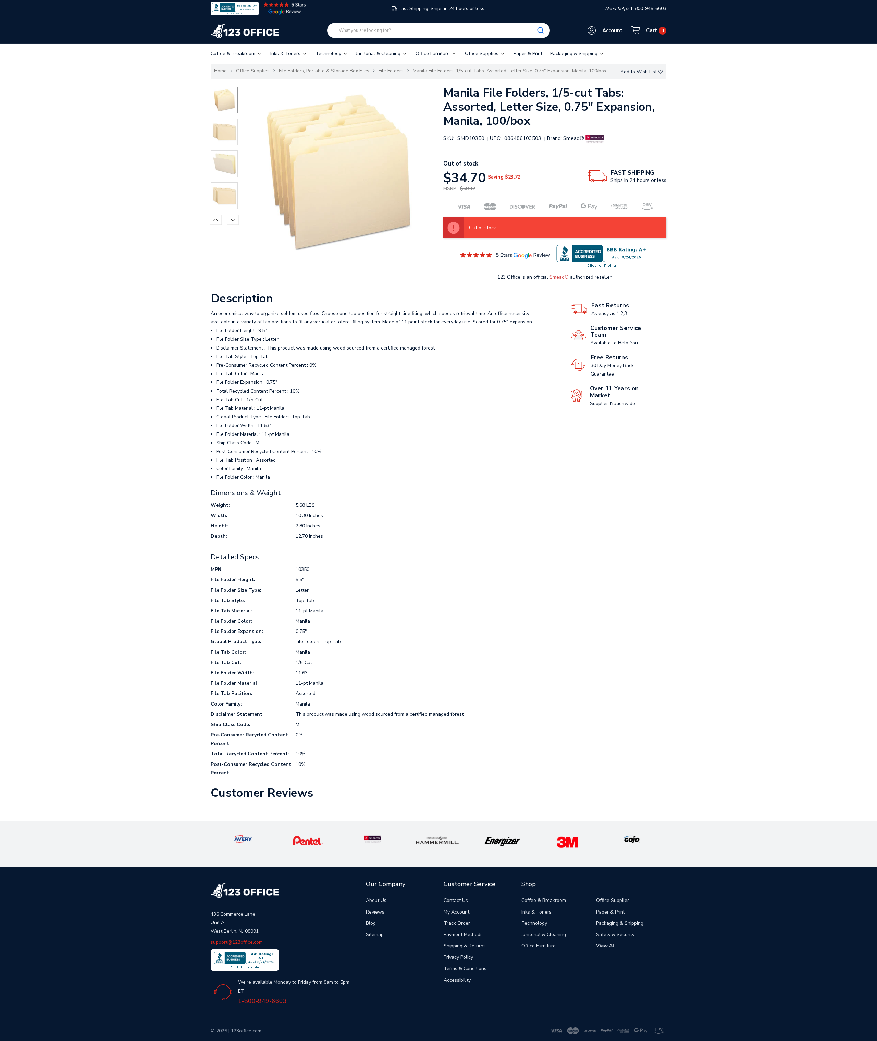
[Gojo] (632, 839)
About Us (376, 900)
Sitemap (375, 934)
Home (220, 71)
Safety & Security (615, 934)
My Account (456, 912)
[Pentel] (308, 840)
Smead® (559, 277)
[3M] (567, 841)
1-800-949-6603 (262, 1001)
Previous (216, 220)
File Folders (391, 71)
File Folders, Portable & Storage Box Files (324, 71)
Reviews (375, 912)
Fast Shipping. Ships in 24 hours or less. (442, 8)
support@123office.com (237, 942)
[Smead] (372, 839)
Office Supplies (482, 53)
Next (233, 220)
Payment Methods (463, 934)
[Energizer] (502, 841)
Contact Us (456, 900)
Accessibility (457, 980)
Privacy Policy (458, 957)
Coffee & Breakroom (234, 53)
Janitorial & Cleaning (379, 53)
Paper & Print (528, 53)
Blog (371, 923)
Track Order (457, 923)
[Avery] (242, 839)
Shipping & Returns (465, 946)
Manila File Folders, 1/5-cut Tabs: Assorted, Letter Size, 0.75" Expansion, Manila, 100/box (509, 71)
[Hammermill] (437, 840)
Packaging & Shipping (574, 53)
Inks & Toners (286, 53)
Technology (329, 53)
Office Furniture (433, 53)
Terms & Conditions (465, 968)
